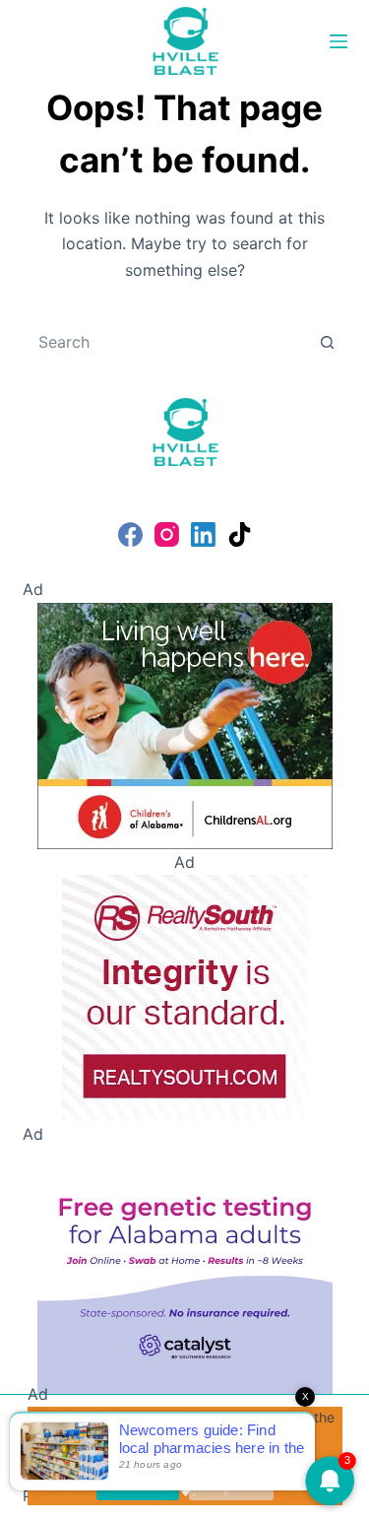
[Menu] (338, 41)
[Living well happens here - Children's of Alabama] (185, 724)
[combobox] (166, 342)
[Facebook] (130, 534)
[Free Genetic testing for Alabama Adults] (185, 1269)
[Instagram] (166, 534)
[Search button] (327, 342)
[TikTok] (239, 534)
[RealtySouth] (185, 996)
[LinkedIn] (203, 534)
